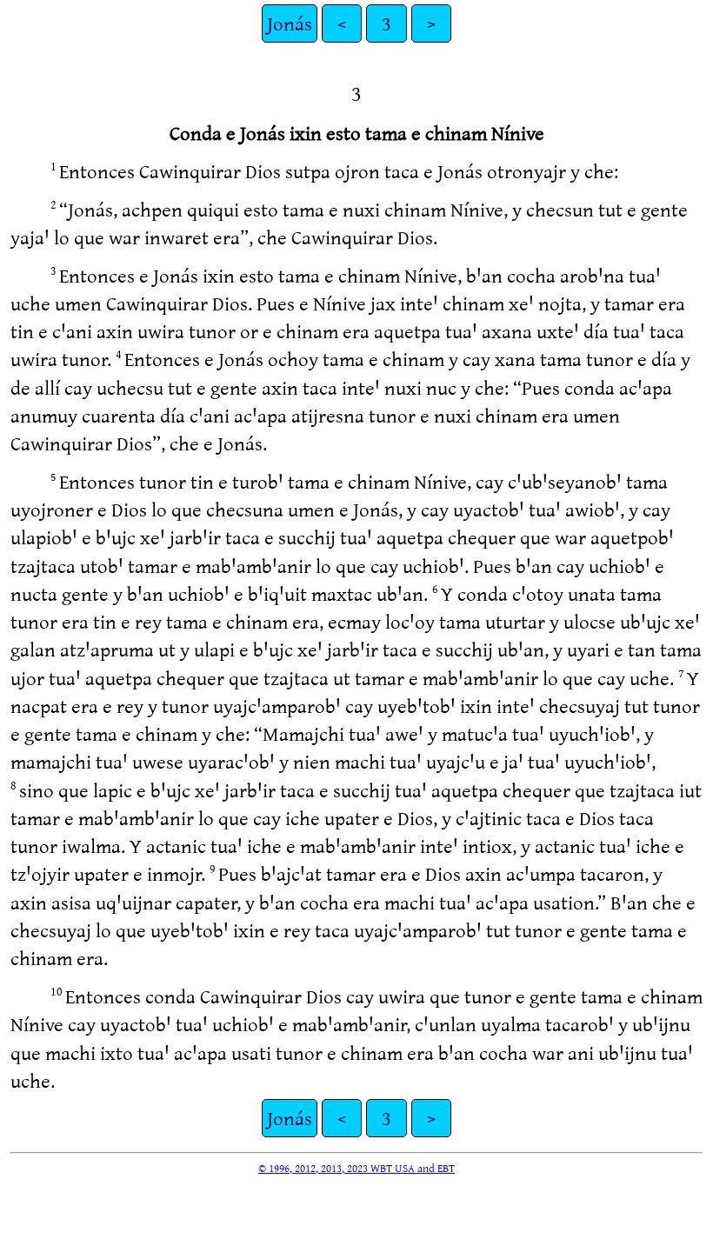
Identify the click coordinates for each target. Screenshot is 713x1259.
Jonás (289, 23)
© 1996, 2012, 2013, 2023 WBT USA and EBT (356, 1167)
